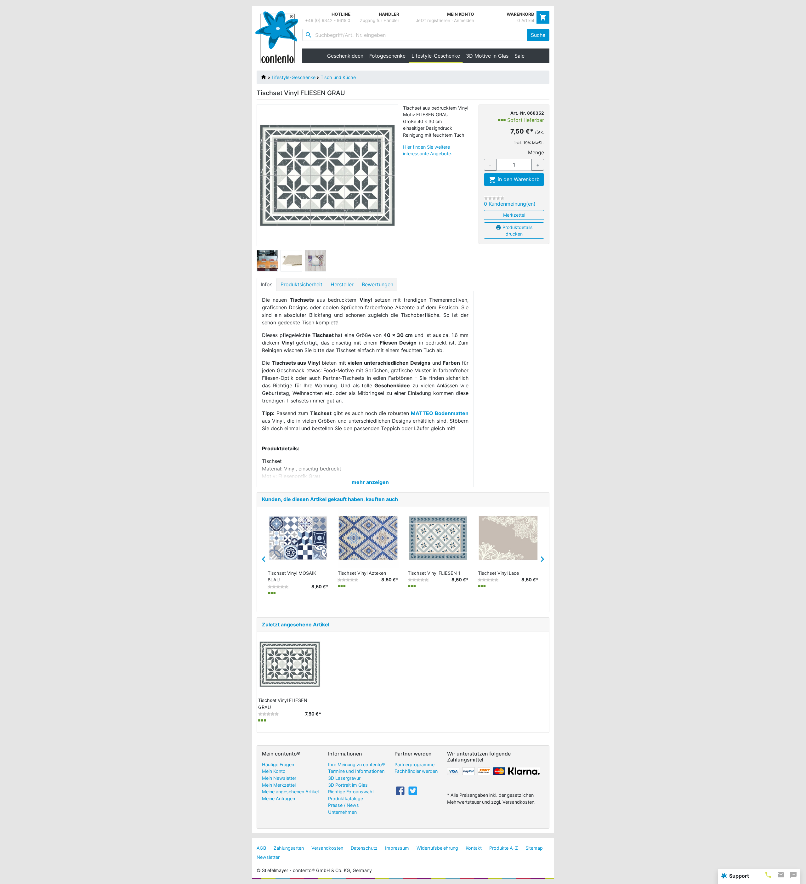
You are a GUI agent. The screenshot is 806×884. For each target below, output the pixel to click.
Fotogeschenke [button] (387, 56)
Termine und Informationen (356, 771)
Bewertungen (377, 284)
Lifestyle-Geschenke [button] (437, 56)
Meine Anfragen (278, 798)
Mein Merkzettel (279, 785)
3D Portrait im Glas (348, 785)
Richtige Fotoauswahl (350, 791)
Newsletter (268, 857)
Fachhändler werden (416, 771)
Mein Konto (274, 771)
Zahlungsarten (289, 848)
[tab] (768, 875)
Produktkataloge (345, 798)
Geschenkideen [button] (345, 56)
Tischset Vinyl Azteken (362, 573)
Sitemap (534, 848)
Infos (266, 284)
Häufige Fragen (278, 764)
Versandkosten (327, 848)
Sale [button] (519, 56)
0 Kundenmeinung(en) (510, 204)
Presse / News (343, 805)
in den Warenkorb (518, 179)
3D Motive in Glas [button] (487, 56)
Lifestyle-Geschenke (293, 77)
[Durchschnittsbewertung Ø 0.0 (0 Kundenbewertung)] (494, 198)
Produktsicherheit (301, 284)
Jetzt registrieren (433, 20)
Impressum (397, 848)
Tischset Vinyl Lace (498, 573)
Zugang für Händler (379, 20)
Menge (536, 152)
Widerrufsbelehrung (437, 848)
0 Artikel (525, 20)
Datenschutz (364, 848)
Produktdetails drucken (516, 231)
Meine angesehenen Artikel (290, 791)
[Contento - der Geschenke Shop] (279, 37)
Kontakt (474, 848)
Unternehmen (342, 812)
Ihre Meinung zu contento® (356, 764)
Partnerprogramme (414, 764)
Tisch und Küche (338, 77)
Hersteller (342, 284)
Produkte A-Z (503, 848)
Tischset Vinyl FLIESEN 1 (434, 573)
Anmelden (464, 20)
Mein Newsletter (279, 778)
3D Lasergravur (344, 778)
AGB (261, 848)
